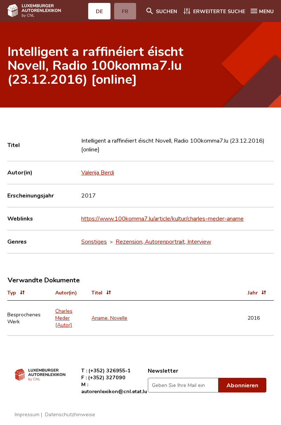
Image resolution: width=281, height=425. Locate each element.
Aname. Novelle (109, 317)
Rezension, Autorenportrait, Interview (163, 241)
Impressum (27, 414)
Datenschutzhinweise (70, 414)
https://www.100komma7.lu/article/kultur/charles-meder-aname (162, 218)
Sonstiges (94, 241)
